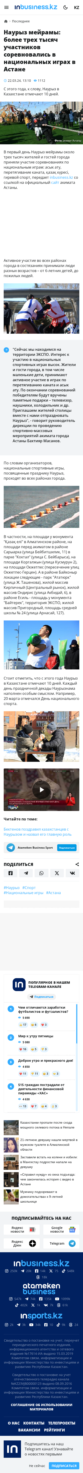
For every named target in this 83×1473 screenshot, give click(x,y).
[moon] (65, 7)
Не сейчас (37, 1466)
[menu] (6, 7)
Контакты (33, 1423)
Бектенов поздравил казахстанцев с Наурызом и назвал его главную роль (37, 832)
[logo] (36, 7)
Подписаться (64, 1466)
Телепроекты (61, 1423)
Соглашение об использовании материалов (41, 1407)
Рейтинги (54, 1430)
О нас (14, 1423)
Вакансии (29, 1430)
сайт (55, 182)
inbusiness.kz (61, 177)
